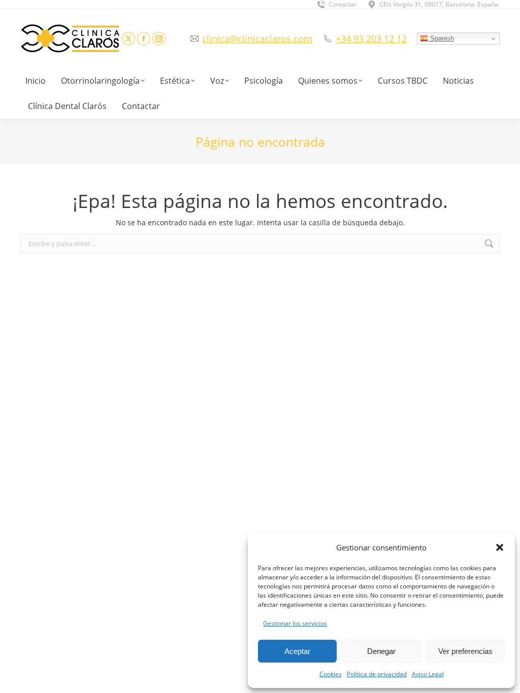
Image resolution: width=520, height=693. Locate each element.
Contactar (342, 4)
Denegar (381, 651)
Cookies (330, 674)
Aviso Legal (428, 674)
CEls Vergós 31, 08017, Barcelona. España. (439, 4)
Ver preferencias (465, 651)
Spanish (441, 38)
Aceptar (297, 651)
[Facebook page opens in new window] (143, 38)
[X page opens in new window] (128, 38)
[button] (500, 547)
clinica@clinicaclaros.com (257, 38)
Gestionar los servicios (295, 623)
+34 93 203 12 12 (371, 38)
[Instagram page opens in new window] (159, 38)
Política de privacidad (377, 674)
